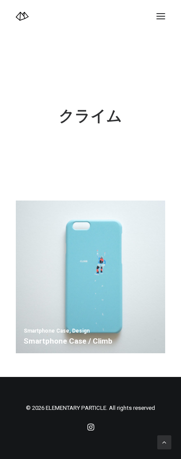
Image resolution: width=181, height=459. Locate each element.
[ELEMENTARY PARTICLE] (22, 16)
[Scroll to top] (164, 442)
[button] (161, 16)
